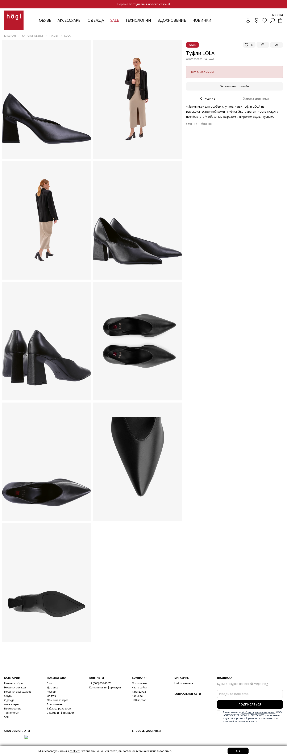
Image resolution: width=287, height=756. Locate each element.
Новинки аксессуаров (17, 691)
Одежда (96, 20)
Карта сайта (139, 687)
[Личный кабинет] (248, 20)
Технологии (11, 713)
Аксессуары (69, 20)
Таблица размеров (59, 708)
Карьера (137, 696)
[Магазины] (256, 20)
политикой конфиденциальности (239, 721)
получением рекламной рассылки (240, 718)
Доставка (52, 687)
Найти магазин (183, 683)
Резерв (51, 691)
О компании (139, 683)
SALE (7, 717)
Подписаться (249, 704)
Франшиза (139, 691)
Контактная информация (105, 687)
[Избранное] (264, 20)
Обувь (45, 20)
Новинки (201, 20)
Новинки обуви (14, 683)
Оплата (51, 696)
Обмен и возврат (57, 700)
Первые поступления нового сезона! (143, 4)
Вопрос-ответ (55, 704)
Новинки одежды (15, 687)
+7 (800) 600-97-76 (100, 683)
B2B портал (139, 700)
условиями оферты (268, 718)
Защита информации (60, 713)
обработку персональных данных (258, 712)
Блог (50, 683)
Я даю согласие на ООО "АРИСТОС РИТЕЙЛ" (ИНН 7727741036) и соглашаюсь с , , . (252, 717)
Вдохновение (171, 20)
